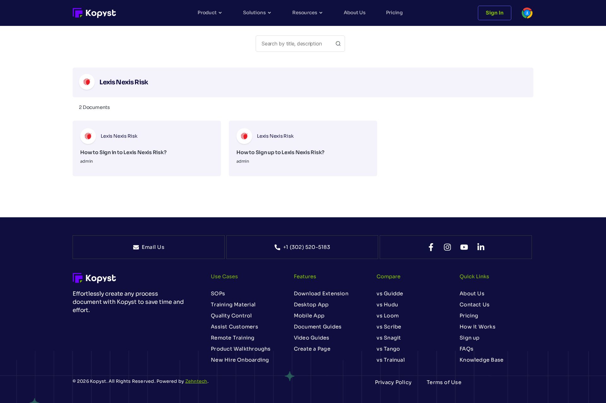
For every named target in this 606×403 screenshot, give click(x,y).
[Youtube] (464, 247)
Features (305, 276)
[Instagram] (447, 247)
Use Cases (224, 276)
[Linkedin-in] (481, 247)
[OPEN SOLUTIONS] (269, 12)
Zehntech (196, 381)
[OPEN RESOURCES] (320, 12)
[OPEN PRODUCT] (220, 12)
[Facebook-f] (431, 247)
